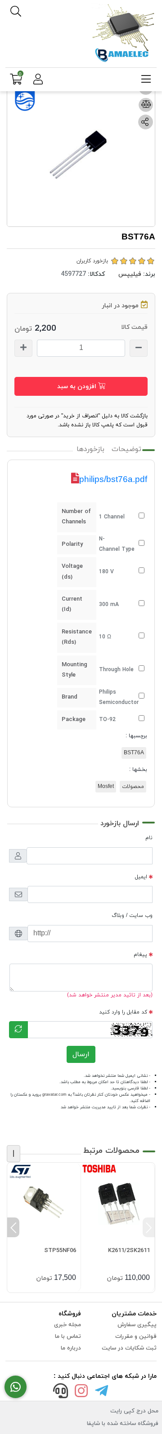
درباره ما (71, 1348)
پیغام (140, 954)
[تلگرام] (101, 1392)
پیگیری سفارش (137, 1325)
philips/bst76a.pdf (113, 479)
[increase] (23, 348)
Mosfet (106, 786)
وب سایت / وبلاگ (132, 915)
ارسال (81, 1054)
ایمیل (141, 877)
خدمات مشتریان (134, 1314)
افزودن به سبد (77, 386)
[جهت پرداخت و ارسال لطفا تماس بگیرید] (15, 1387)
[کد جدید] (18, 1029)
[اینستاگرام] (81, 1392)
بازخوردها (90, 449)
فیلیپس (129, 274)
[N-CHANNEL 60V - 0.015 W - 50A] (44, 1199)
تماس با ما (68, 1336)
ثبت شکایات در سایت (129, 1348)
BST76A (134, 753)
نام (149, 837)
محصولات (133, 786)
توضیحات (126, 449)
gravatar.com (54, 1095)
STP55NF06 (60, 1251)
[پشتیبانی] (60, 1392)
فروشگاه (69, 1314)
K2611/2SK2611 (129, 1251)
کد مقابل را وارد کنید (123, 1012)
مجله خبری (67, 1325)
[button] (149, 1227)
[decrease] (139, 348)
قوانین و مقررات (136, 1336)
